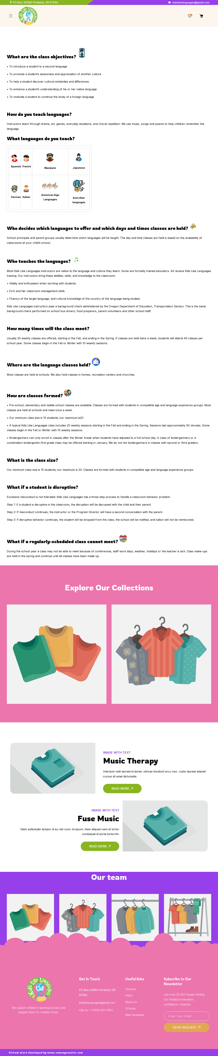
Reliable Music (56, 641)
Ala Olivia (30, 906)
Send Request (185, 1027)
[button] (11, 16)
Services (130, 989)
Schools (130, 1008)
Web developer (134, 1015)
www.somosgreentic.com (65, 1052)
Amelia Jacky (135, 906)
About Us (131, 1002)
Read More (120, 788)
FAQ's (129, 995)
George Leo (83, 906)
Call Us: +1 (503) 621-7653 (96, 1010)
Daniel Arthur (187, 906)
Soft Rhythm (161, 641)
